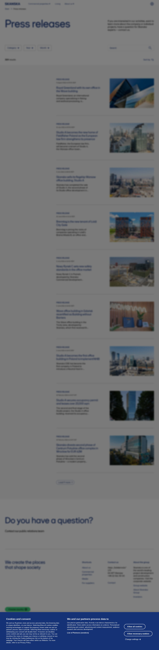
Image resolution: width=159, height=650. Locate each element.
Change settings (132, 639)
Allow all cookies (134, 626)
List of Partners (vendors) (78, 633)
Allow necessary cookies (138, 633)
